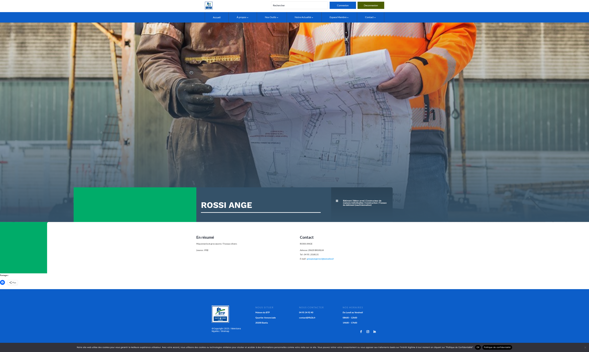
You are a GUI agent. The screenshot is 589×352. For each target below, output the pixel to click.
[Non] (585, 347)
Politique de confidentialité (497, 347)
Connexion (343, 5)
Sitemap (225, 331)
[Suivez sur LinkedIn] (374, 331)
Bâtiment (347, 200)
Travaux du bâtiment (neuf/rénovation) (365, 203)
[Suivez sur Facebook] (361, 331)
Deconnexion (371, 5)
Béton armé (358, 200)
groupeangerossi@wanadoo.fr (320, 258)
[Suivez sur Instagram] (368, 331)
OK (478, 347)
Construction (371, 202)
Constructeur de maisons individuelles (362, 201)
